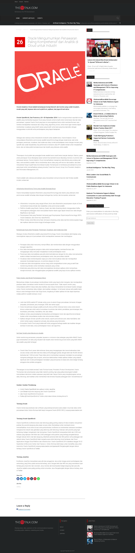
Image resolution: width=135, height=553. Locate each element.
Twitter (37, 449)
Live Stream (24, 391)
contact (62, 530)
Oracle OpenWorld (30, 389)
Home (18, 18)
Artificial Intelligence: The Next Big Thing (101, 167)
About (16, 1)
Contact (21, 1)
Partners (26, 1)
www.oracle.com (76, 410)
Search (117, 18)
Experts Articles (28, 18)
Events (40, 18)
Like (21, 394)
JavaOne (52, 389)
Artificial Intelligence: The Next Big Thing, (64, 23)
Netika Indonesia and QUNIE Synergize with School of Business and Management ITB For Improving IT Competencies (102, 158)
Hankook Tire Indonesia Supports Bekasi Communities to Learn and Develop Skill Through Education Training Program (103, 195)
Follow (22, 396)
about (61, 527)
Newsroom (25, 29)
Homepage (18, 29)
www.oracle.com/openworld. (50, 446)
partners (62, 533)
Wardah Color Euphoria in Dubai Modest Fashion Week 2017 (101, 61)
